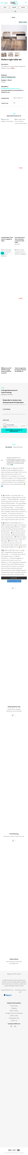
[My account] (2, 2)
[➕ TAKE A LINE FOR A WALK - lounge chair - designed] (14, 562)
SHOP (5, 7)
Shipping (14, 1008)
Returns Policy (14, 1010)
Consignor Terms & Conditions (14, 1013)
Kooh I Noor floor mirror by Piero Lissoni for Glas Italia (20, 240)
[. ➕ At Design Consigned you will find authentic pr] (14, 480)
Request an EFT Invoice (14, 974)
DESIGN (23, 7)
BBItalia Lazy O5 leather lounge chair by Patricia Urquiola (6, 371)
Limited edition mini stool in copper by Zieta (7, 239)
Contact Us (14, 1020)
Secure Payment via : (7, 990)
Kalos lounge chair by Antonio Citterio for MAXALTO (20, 370)
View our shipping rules (8, 77)
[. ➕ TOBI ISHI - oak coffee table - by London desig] (14, 508)
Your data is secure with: (20, 991)
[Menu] (15, 11)
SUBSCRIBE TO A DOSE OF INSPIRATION (14, 430)
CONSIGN (14, 7)
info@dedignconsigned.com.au (10, 88)
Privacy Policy (14, 1006)
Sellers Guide (14, 1015)
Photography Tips (14, 1018)
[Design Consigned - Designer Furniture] (14, 3)
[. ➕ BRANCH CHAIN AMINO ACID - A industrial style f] (14, 535)
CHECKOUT (6, 2)
